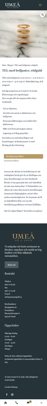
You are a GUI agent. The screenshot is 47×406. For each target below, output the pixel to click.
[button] (42, 14)
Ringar (10, 65)
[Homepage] (5, 402)
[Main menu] (41, 402)
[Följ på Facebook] (7, 394)
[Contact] (17, 402)
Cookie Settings (11, 387)
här (6, 362)
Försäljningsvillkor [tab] (15, 156)
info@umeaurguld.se (13, 296)
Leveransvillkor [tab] (11, 160)
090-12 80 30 (10, 284)
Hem (4, 65)
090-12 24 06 (10, 290)
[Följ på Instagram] (12, 394)
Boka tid (11, 264)
